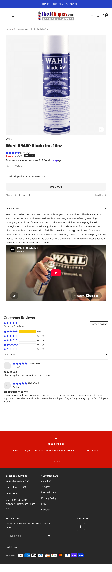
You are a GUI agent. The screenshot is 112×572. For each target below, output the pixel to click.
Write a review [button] (99, 323)
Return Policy (48, 492)
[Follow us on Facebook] (81, 527)
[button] (13, 152)
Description (13, 208)
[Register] (49, 536)
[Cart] (104, 15)
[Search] (13, 16)
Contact (45, 509)
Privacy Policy (48, 498)
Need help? (100, 195)
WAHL (9, 139)
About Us (46, 480)
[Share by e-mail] (29, 195)
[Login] (98, 16)
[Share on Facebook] (15, 195)
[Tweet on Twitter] (24, 195)
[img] (20, 363)
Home (9, 29)
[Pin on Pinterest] (19, 195)
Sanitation (18, 29)
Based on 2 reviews (14, 326)
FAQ (43, 503)
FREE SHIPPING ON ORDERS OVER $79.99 (56, 4)
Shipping (46, 486)
